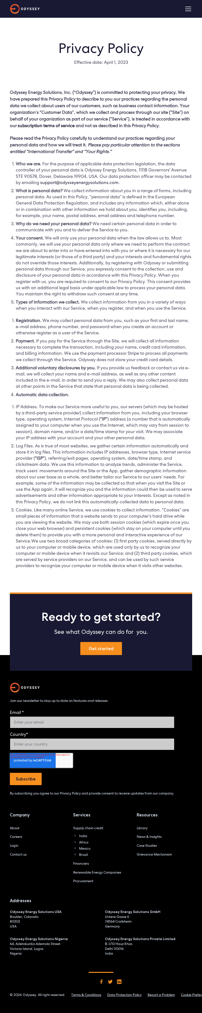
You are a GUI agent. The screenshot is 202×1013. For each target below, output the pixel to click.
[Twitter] (110, 982)
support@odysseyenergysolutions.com (79, 182)
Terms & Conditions (86, 995)
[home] (25, 9)
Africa (83, 842)
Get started (101, 648)
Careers (16, 836)
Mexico (84, 848)
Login (14, 845)
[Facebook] (101, 982)
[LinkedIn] (119, 982)
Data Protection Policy (124, 995)
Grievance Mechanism (154, 854)
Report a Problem (161, 995)
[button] (187, 9)
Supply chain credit (88, 828)
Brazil (83, 854)
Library (142, 828)
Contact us (18, 854)
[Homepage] (25, 687)
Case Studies (147, 845)
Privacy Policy (70, 793)
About (14, 828)
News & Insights (149, 836)
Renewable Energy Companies (97, 872)
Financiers (81, 863)
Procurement (83, 881)
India (83, 836)
